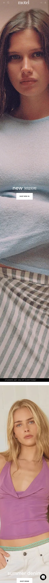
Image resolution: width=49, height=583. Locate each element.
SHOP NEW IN (24, 196)
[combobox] (8, 2)
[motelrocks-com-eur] (23, 2)
